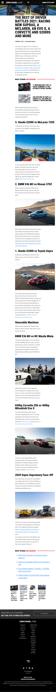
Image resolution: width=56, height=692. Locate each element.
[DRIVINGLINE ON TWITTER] (23, 668)
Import (23, 632)
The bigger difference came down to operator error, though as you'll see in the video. (27, 532)
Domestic (22, 625)
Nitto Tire (30, 671)
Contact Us (33, 627)
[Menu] (2, 2)
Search (33, 629)
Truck (22, 630)
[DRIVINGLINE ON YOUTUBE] (32, 668)
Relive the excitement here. (27, 179)
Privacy (33, 632)
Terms (33, 630)
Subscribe (44, 613)
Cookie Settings (33, 652)
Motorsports (22, 638)
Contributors (33, 625)
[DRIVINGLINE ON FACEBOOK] (26, 668)
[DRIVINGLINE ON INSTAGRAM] (29, 668)
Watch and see (30, 470)
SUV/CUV (23, 627)
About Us (33, 638)
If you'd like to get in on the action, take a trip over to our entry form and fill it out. (27, 67)
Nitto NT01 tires (25, 421)
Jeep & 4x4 (23, 629)
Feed (33, 634)
